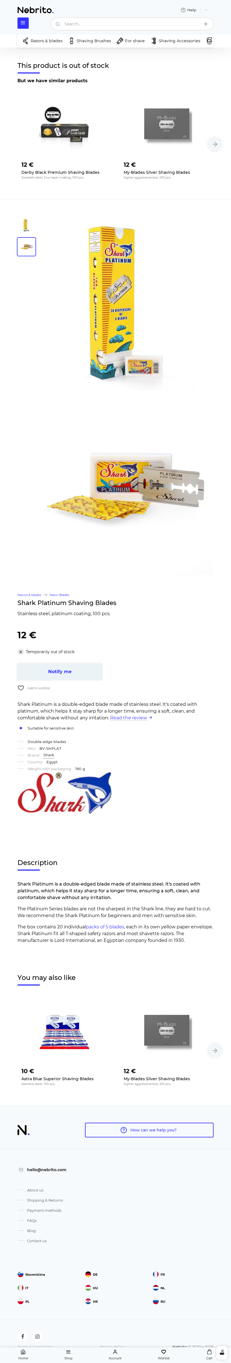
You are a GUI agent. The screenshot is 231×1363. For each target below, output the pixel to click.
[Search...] (205, 24)
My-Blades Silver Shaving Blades (157, 172)
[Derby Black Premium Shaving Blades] (64, 125)
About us (35, 1190)
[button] (215, 144)
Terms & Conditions (35, 1346)
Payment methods (44, 1210)
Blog (31, 1230)
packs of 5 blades (105, 927)
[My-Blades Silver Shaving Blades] (167, 125)
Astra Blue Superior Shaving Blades (57, 1078)
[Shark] (64, 793)
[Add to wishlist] (102, 163)
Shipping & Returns (45, 1200)
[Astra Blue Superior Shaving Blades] (64, 1032)
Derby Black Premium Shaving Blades (60, 172)
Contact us (36, 1241)
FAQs (32, 1220)
